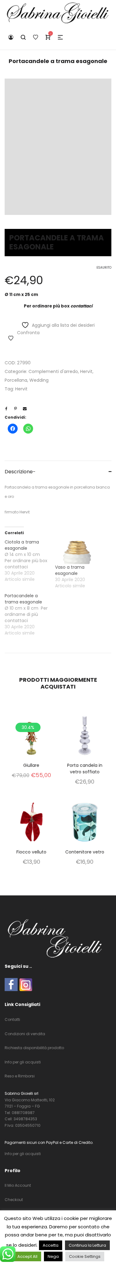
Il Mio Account (18, 1185)
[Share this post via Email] (24, 408)
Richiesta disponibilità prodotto (34, 1047)
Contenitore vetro (84, 852)
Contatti (12, 1019)
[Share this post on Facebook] (6, 408)
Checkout (14, 1199)
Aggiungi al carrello (31, 743)
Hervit (86, 371)
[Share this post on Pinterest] (15, 408)
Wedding (39, 380)
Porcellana (16, 380)
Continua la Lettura (87, 1245)
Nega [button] (53, 1256)
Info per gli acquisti (23, 1062)
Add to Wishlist (11, 338)
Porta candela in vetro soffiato (84, 768)
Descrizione (19, 471)
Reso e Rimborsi (20, 1076)
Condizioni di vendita (25, 1033)
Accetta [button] (50, 1245)
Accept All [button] (27, 1256)
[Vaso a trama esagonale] (77, 551)
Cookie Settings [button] (85, 1256)
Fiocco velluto (31, 852)
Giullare (31, 765)
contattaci (81, 306)
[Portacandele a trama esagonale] (30, 614)
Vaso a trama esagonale (69, 570)
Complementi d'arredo (53, 371)
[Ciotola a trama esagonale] (30, 560)
